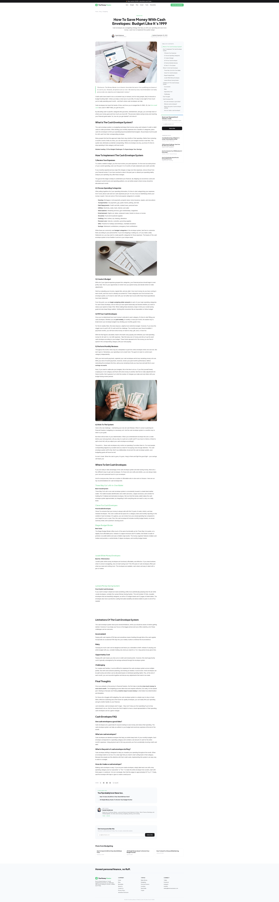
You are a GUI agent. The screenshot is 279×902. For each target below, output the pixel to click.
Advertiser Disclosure (123, 892)
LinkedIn (108, 815)
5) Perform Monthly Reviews (171, 63)
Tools (146, 5)
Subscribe (150, 835)
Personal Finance (145, 884)
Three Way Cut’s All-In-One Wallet (109, 485)
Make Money (144, 880)
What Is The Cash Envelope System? (172, 46)
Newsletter (153, 5)
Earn (127, 5)
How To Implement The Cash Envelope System (172, 50)
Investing (143, 886)
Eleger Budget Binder (104, 525)
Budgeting (105, 11)
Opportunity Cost (168, 91)
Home (96, 11)
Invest (141, 5)
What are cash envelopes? (170, 104)
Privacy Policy (121, 890)
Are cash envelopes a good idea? (172, 101)
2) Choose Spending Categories (172, 55)
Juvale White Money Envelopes (107, 555)
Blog (100, 11)
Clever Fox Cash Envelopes (106, 505)
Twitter (103, 815)
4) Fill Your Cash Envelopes (170, 60)
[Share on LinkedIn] (107, 783)
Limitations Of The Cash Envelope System (171, 83)
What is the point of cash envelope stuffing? (172, 107)
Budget (132, 5)
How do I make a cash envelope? (172, 110)
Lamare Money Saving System (107, 586)
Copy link (116, 782)
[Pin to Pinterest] (110, 783)
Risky (165, 89)
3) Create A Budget (168, 58)
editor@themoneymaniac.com (171, 888)
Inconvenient (167, 86)
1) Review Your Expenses (170, 53)
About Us (120, 886)
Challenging (167, 94)
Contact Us (120, 888)
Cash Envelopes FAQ (168, 99)
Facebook (166, 882)
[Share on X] (100, 783)
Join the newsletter (177, 5)
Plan (137, 5)
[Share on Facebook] (103, 783)
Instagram (166, 884)
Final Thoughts (166, 96)
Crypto (142, 890)
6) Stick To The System (169, 65)
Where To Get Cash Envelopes (170, 68)
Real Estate (143, 888)
